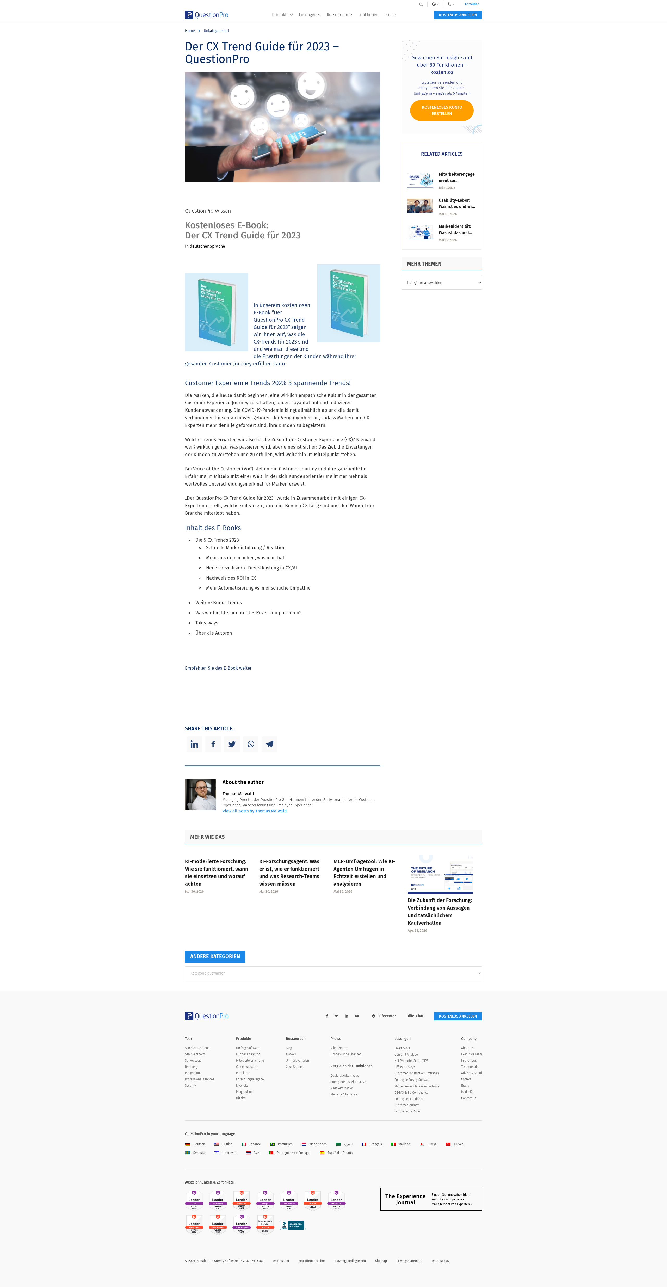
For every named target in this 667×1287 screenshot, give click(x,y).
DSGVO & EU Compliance (411, 1092)
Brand (465, 1085)
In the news (469, 1060)
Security (190, 1085)
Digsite (240, 1098)
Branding (191, 1067)
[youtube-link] (357, 1016)
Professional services (199, 1079)
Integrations (193, 1073)
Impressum (281, 1261)
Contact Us (468, 1098)
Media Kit (467, 1092)
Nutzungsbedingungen (350, 1261)
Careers (466, 1079)
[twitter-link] (336, 1016)
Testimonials (469, 1067)
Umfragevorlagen (297, 1060)
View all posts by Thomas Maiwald (255, 810)
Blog (289, 1048)
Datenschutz (440, 1261)
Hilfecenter (386, 1016)
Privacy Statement (409, 1261)
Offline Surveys (404, 1067)
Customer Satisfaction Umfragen (416, 1073)
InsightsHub (244, 1092)
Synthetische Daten (407, 1111)
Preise (390, 14)
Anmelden (472, 4)
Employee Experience (408, 1099)
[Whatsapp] (250, 744)
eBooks (291, 1054)
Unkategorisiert (216, 31)
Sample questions (197, 1048)
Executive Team (471, 1054)
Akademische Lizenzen (346, 1054)
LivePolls (242, 1085)
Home (190, 31)
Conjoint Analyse (406, 1054)
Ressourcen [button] (337, 14)
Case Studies (294, 1067)
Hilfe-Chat (414, 1016)
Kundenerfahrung (248, 1054)
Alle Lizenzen (339, 1048)
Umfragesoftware (247, 1048)
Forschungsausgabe (250, 1079)
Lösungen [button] (308, 14)
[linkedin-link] (346, 1016)
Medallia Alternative (344, 1094)
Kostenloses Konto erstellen (442, 110)
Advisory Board (471, 1073)
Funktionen (368, 14)
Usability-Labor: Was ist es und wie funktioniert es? (456, 206)
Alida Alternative (342, 1088)
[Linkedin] (194, 744)
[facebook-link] (327, 1016)
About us (467, 1048)
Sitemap (381, 1261)
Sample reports (195, 1054)
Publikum (242, 1073)
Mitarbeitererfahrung (250, 1060)
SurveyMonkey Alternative (348, 1082)
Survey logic (193, 1060)
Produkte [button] (280, 14)
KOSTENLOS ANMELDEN (458, 15)
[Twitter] (232, 744)
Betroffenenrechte (311, 1261)
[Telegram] (269, 744)
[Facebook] (213, 744)
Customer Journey (406, 1105)
